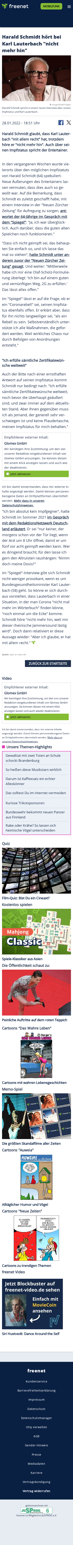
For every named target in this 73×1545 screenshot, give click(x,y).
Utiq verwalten (36, 1427)
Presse (36, 1454)
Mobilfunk (51, 6)
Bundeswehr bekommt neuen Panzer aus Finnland (35, 814)
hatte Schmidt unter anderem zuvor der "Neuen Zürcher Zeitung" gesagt (36, 260)
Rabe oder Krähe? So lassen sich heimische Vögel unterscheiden (31, 828)
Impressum (36, 1400)
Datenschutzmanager (36, 1418)
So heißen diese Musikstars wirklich (33, 769)
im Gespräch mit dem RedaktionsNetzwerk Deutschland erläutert (35, 523)
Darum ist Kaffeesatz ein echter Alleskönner (30, 781)
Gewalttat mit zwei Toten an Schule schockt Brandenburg (33, 758)
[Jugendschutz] (36, 1510)
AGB (36, 1436)
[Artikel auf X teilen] (69, 122)
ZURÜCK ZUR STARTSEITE (48, 663)
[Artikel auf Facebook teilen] (61, 122)
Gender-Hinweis (36, 1445)
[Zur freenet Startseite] (15, 5)
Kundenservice (36, 1381)
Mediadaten (36, 1464)
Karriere (37, 1473)
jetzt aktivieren (21, 474)
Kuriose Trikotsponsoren (25, 803)
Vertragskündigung (36, 1482)
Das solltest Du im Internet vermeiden (36, 792)
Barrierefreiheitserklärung (36, 1391)
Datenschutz (36, 1409)
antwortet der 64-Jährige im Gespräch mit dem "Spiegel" (34, 216)
